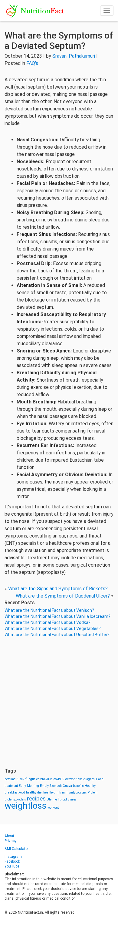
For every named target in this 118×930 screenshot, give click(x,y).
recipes (36, 798)
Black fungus (25, 779)
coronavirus (44, 779)
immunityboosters (74, 792)
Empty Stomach (51, 786)
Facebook (12, 861)
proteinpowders (15, 799)
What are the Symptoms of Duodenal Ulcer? (63, 596)
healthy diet (34, 792)
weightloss (26, 805)
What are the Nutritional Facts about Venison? (49, 610)
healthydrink (52, 792)
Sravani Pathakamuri (73, 56)
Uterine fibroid (57, 799)
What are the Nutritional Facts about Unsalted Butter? (57, 634)
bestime (10, 779)
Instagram (13, 856)
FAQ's (32, 63)
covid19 (59, 779)
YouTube (12, 866)
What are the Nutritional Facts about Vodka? (47, 622)
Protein (92, 792)
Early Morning (29, 786)
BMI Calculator (17, 849)
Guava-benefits (73, 786)
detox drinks (74, 779)
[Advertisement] (59, 703)
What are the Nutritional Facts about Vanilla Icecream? (57, 616)
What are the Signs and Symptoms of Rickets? (58, 588)
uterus (72, 799)
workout (53, 808)
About (9, 836)
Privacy (10, 841)
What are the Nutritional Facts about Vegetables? (53, 628)
